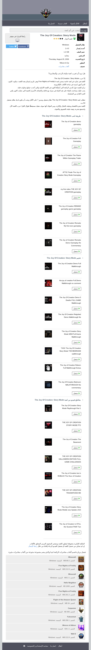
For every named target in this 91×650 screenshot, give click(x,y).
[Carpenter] (49, 608)
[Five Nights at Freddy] (47, 566)
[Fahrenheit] (47, 617)
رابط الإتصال (32, 546)
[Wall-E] (47, 634)
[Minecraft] (48, 557)
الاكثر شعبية (75, 24)
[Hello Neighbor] (48, 583)
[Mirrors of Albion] (49, 625)
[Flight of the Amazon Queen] (50, 600)
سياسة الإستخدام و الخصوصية (37, 646)
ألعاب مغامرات (64, 66)
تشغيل (75, 130)
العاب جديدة (62, 24)
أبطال (85, 24)
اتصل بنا (51, 24)
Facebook (22, 46)
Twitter (11, 46)
